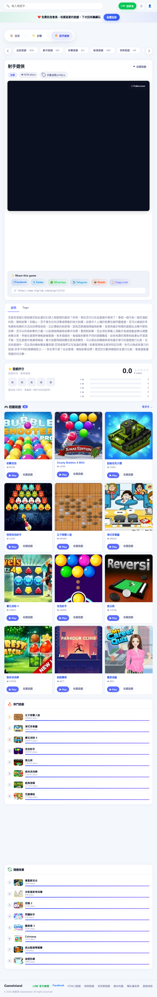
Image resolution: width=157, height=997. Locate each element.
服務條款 (148, 986)
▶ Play (12, 475)
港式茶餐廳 (113, 534)
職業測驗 (112, 677)
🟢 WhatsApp (58, 282)
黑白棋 (110, 606)
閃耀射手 (30, 914)
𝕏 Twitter (38, 282)
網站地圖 (118, 986)
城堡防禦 (30, 959)
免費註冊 (112, 17)
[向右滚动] (149, 51)
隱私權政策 (133, 986)
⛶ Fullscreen (138, 86)
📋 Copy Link (120, 282)
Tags (25, 307)
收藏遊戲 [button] (141, 66)
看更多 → (147, 407)
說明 (13, 307)
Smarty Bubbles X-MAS (71, 462)
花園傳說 (30, 794)
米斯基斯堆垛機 (34, 892)
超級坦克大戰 (114, 463)
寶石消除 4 (13, 606)
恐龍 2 (28, 903)
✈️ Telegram (80, 282)
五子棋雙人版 (64, 534)
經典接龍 (30, 783)
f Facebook (20, 282)
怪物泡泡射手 (14, 534)
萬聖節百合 (31, 880)
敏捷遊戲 (102, 50)
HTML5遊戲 (74, 986)
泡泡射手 (62, 606)
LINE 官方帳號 (41, 986)
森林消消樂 (13, 677)
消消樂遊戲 (104, 986)
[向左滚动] (7, 51)
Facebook (58, 985)
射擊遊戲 (76, 50)
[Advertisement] (78, 241)
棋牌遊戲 (128, 50)
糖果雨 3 (30, 926)
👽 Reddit (99, 282)
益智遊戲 (25, 50)
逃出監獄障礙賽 (34, 947)
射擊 (12, 75)
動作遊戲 (51, 50)
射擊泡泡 (11, 463)
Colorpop (30, 936)
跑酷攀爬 (62, 677)
